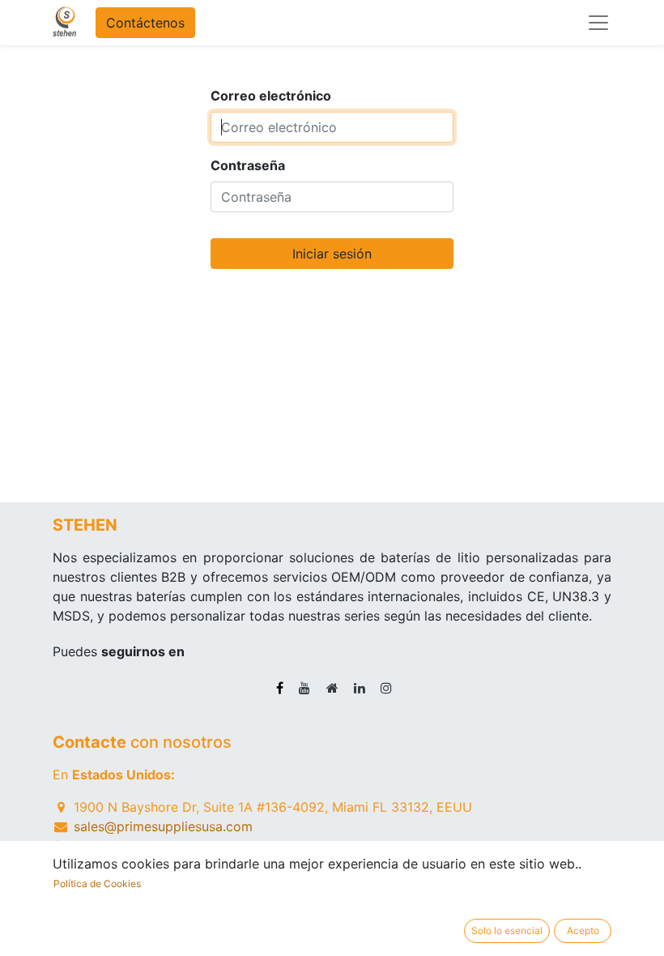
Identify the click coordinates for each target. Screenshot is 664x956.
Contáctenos (145, 23)
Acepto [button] (583, 930)
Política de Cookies (97, 883)
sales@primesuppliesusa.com (163, 826)
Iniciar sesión (332, 253)
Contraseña (248, 165)
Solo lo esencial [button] (507, 930)
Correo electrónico (271, 95)
